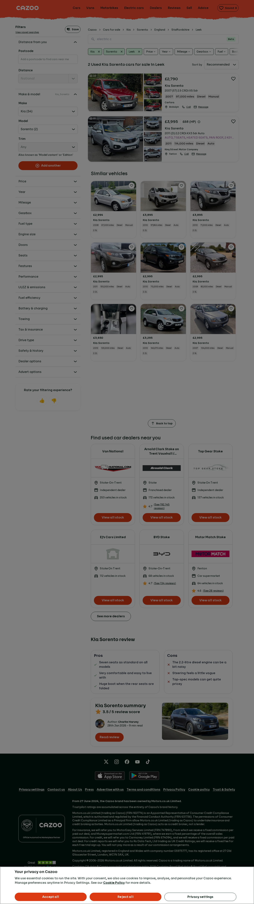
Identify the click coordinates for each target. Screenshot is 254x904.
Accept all (50, 897)
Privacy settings (200, 897)
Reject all (126, 897)
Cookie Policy (114, 883)
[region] (127, 885)
